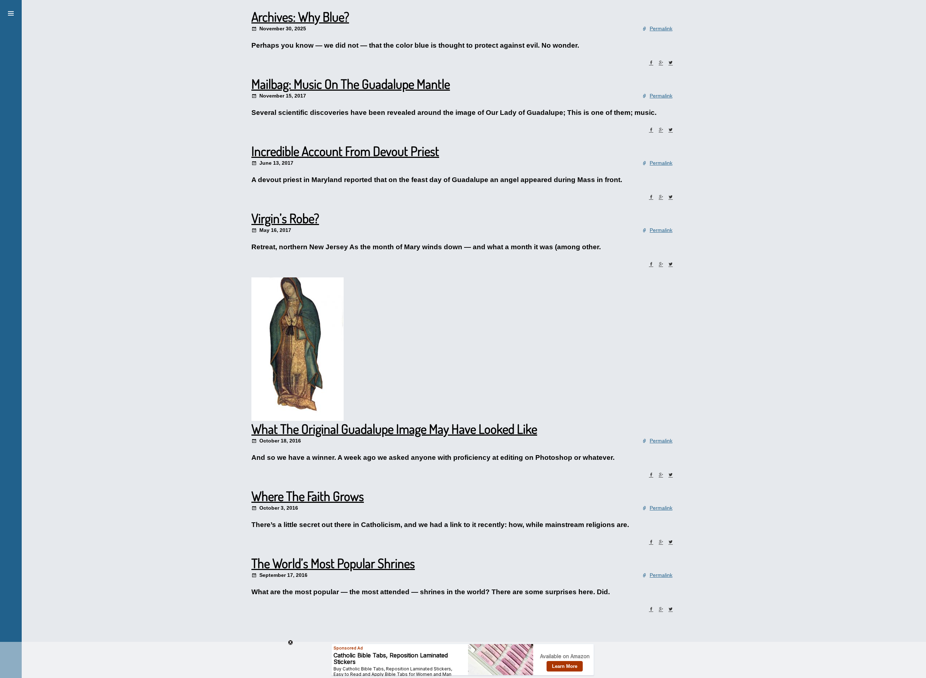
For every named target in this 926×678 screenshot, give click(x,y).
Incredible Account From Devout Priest (345, 151)
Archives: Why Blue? (300, 16)
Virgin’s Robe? (285, 218)
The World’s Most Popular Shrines (333, 563)
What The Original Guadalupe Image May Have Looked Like (394, 428)
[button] (11, 12)
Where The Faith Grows (307, 496)
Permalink (661, 28)
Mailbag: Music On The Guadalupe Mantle (350, 83)
